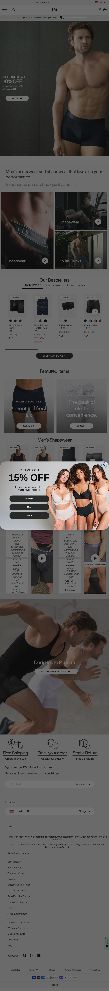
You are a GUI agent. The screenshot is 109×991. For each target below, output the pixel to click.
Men (29, 507)
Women (29, 498)
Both (29, 515)
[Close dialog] (104, 465)
